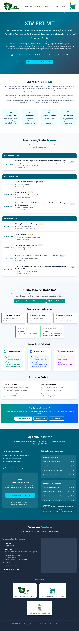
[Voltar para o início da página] (11, 6)
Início (26, 6)
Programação (39, 6)
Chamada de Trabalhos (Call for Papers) (30, 301)
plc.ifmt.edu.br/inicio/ (12, 565)
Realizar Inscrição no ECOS (21, 495)
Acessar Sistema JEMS (23, 418)
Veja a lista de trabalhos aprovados (52, 335)
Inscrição (55, 6)
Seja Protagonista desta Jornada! (39, 62)
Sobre (31, 6)
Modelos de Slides (55, 301)
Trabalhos (48, 6)
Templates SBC (40, 418)
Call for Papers (56, 418)
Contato (62, 6)
